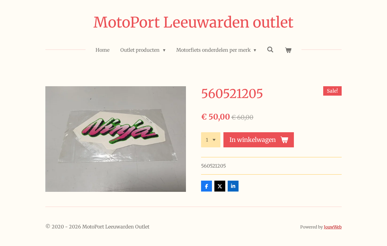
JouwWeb (333, 227)
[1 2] (210, 139)
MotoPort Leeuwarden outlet (193, 22)
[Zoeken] (270, 49)
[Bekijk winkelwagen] (288, 50)
